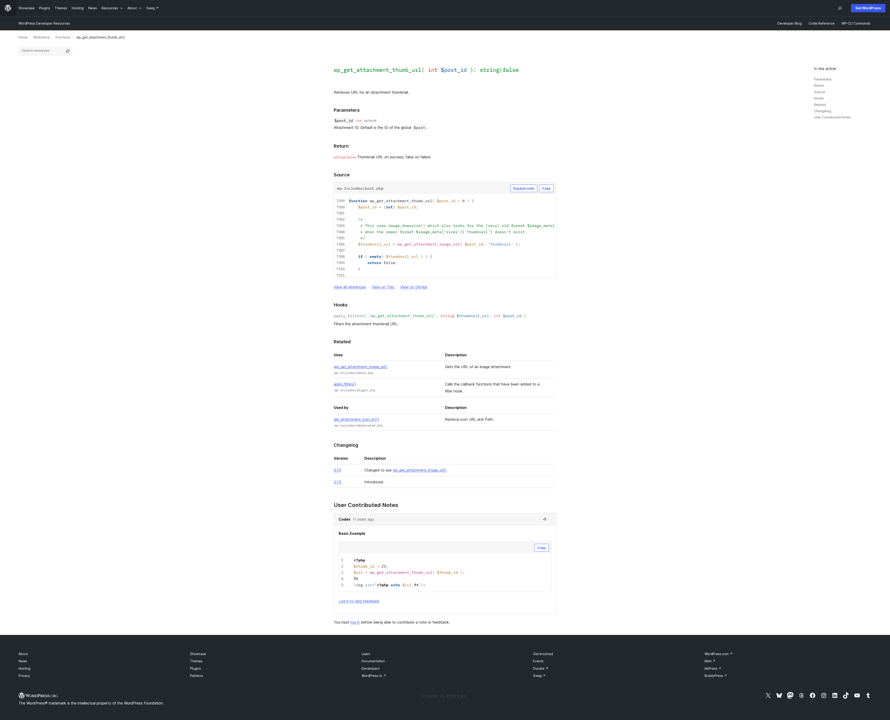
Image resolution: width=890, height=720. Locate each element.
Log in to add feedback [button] (359, 601)
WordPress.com (719, 654)
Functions (63, 37)
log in (355, 622)
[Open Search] (839, 8)
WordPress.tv (374, 676)
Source (819, 92)
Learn (366, 654)
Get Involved (543, 654)
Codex (344, 519)
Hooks (819, 98)
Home (23, 37)
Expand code (523, 188)
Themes (196, 661)
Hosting (24, 668)
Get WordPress (868, 8)
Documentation (373, 661)
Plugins (195, 668)
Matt (710, 661)
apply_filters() (345, 384)
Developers (371, 668)
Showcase (198, 654)
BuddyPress (716, 676)
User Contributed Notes (832, 117)
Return (819, 85)
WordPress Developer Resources (44, 23)
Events (538, 661)
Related (820, 105)
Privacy (24, 676)
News (23, 661)
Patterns (196, 676)
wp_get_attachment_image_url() (360, 366)
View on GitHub (413, 287)
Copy (546, 188)
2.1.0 (337, 482)
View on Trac (383, 287)
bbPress (713, 668)
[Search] (67, 51)
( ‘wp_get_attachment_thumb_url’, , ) (430, 315)
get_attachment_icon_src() (356, 419)
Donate (540, 668)
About (23, 654)
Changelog (822, 111)
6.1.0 (337, 470)
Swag (539, 676)
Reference (41, 37)
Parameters (823, 79)
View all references (350, 287)
